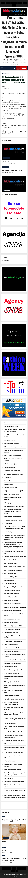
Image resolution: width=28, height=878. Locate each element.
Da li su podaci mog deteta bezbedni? (12, 769)
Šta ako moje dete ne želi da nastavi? (12, 673)
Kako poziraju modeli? (9, 580)
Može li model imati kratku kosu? (12, 560)
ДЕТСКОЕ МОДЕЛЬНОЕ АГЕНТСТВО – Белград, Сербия (14, 171)
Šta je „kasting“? (8, 523)
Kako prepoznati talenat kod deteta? (12, 651)
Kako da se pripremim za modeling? (12, 590)
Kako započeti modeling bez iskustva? (13, 587)
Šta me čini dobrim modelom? (11, 583)
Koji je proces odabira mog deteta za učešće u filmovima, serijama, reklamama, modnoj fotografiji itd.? (14, 537)
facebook (6, 257)
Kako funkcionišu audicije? (10, 723)
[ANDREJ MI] (14, 832)
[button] (2, 68)
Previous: (14, 125)
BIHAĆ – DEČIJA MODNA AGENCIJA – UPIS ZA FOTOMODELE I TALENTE (14, 860)
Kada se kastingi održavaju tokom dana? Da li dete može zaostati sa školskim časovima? (14, 527)
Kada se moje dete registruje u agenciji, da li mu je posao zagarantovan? (14, 430)
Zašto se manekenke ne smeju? (11, 593)
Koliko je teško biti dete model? (11, 632)
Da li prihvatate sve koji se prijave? (12, 464)
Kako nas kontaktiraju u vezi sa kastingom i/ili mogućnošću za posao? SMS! (14, 774)
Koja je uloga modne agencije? (11, 666)
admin (3, 86)
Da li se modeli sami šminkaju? (11, 600)
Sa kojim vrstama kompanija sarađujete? (13, 491)
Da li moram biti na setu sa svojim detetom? (14, 744)
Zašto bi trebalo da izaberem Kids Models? (14, 474)
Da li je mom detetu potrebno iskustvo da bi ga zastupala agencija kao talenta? (15, 714)
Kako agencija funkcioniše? (10, 440)
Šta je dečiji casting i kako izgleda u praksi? (14, 820)
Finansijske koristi (8, 481)
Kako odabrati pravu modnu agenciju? (12, 663)
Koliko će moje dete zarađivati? (11, 695)
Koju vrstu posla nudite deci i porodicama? (14, 781)
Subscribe (23, 68)
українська (5, 162)
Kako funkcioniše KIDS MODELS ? (11, 426)
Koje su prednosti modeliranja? (11, 644)
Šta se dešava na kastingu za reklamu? (13, 520)
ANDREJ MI (5, 842)
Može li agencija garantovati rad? (11, 682)
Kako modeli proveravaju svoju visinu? (13, 670)
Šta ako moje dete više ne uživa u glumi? (13, 752)
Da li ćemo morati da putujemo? (11, 443)
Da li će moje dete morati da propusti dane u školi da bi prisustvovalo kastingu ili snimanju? (15, 796)
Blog (3, 816)
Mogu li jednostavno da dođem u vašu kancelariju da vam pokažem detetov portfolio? (12, 511)
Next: (14, 132)
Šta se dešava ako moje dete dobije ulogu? (14, 740)
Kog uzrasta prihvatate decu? (9, 194)
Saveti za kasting (8, 532)
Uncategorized (6, 73)
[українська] (14, 152)
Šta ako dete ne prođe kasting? (11, 648)
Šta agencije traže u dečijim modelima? (13, 641)
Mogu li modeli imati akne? (10, 573)
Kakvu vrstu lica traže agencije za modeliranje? (15, 607)
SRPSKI (4, 850)
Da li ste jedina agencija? (9, 761)
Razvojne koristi (7, 477)
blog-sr (4, 847)
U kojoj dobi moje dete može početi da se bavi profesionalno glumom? (14, 719)
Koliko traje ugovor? (8, 503)
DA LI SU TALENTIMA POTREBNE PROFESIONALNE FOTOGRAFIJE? (11, 703)
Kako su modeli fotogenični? (10, 577)
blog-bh (4, 855)
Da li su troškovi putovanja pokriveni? (13, 447)
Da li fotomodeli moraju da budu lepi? (12, 604)
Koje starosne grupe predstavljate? (12, 470)
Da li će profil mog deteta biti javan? (12, 455)
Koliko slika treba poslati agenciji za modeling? (15, 556)
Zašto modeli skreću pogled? (10, 597)
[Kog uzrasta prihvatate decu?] (14, 184)
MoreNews (21, 874)
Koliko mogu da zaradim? (10, 467)
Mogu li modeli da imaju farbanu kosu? (13, 570)
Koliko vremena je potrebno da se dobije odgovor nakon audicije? (13, 736)
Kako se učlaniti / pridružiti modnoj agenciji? (14, 660)
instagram (6, 260)
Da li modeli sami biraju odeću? (11, 622)
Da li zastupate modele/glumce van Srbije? (14, 506)
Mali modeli (6, 838)
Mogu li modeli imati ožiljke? (10, 563)
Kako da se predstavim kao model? (12, 619)
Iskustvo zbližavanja (8, 484)
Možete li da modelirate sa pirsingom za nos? (14, 567)
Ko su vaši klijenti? (8, 778)
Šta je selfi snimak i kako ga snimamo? (13, 732)
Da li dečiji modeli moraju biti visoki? (12, 610)
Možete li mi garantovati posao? (11, 494)
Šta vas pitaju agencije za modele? (12, 629)
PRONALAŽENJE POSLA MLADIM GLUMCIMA (14, 699)
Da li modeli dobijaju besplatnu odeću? (13, 626)
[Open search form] (14, 68)
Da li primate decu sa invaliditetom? (12, 516)
